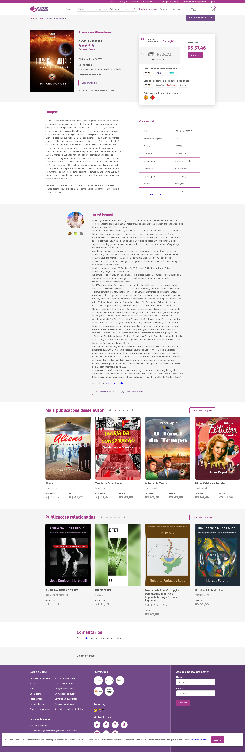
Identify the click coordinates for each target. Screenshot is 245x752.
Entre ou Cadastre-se (195, 9)
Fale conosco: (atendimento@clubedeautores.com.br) (54, 730)
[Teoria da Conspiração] (118, 448)
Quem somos (36, 693)
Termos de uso (37, 704)
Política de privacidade (65, 678)
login (86, 638)
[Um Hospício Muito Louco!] (217, 555)
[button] (110, 410)
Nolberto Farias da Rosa (156, 605)
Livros (40, 18)
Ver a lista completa (202, 410)
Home (33, 18)
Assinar (183, 702)
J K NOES (99, 594)
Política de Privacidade (200, 740)
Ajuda (212, 1)
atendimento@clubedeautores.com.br (156, 194)
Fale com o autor (134, 391)
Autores (33, 683)
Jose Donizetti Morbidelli (56, 594)
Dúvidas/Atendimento (40, 678)
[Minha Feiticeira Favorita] (217, 448)
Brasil (112, 1)
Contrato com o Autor (40, 709)
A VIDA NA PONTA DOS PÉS (61, 590)
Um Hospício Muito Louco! (211, 590)
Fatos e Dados (36, 699)
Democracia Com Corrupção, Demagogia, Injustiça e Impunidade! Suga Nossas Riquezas (162, 595)
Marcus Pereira (202, 594)
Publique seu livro (169, 1)
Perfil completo (106, 391)
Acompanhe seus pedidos (193, 1)
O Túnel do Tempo (156, 483)
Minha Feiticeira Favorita (210, 483)
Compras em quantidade (171, 9)
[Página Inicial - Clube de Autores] (39, 10)
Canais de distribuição (65, 704)
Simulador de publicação (70, 709)
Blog (32, 688)
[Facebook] (106, 724)
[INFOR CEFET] (118, 555)
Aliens (49, 483)
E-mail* (180, 688)
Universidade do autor (65, 693)
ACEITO (217, 739)
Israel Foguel (88, 49)
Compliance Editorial (64, 683)
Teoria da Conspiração (108, 483)
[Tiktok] (124, 724)
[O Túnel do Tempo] (167, 448)
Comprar (195, 55)
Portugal (123, 1)
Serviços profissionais (64, 688)
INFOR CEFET (103, 590)
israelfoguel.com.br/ (115, 383)
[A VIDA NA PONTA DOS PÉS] (68, 555)
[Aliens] (68, 448)
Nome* (179, 677)
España (134, 1)
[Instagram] (115, 724)
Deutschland (147, 1)
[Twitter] (97, 724)
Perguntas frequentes (40, 725)
